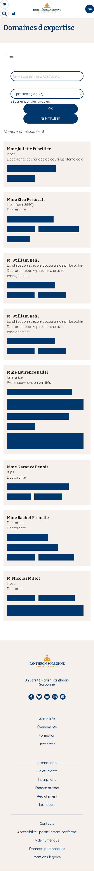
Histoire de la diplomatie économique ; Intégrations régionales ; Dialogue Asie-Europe (45, 441)
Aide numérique (47, 840)
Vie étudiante (47, 771)
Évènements (47, 727)
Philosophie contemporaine (31, 285)
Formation (47, 735)
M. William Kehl (23, 260)
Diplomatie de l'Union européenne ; (38, 416)
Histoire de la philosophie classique (38, 486)
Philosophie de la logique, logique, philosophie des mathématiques (45, 610)
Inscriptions (47, 779)
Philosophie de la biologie (30, 219)
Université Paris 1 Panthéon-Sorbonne (47, 682)
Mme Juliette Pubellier (29, 149)
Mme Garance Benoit (27, 467)
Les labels (47, 805)
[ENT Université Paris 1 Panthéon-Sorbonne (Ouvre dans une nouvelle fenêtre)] (14, 13)
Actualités (47, 719)
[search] (4, 13)
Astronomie (19, 496)
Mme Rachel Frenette (28, 517)
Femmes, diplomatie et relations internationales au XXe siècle (45, 404)
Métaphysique (21, 295)
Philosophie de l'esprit (58, 229)
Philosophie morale (56, 557)
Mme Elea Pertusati (26, 199)
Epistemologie (21, 178)
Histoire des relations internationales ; (40, 392)
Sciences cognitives (56, 598)
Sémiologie (19, 239)
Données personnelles (47, 849)
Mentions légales (47, 857)
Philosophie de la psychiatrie (32, 547)
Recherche (47, 744)
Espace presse (47, 788)
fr (4, 5)
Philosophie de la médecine (31, 168)
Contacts (47, 823)
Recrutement (47, 796)
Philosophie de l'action (27, 537)
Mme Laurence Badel (27, 372)
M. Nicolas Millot (23, 578)
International (47, 763)
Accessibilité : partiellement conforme (47, 832)
